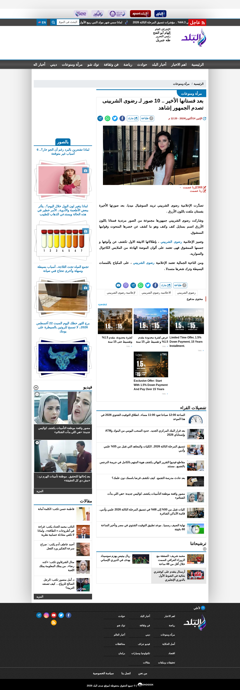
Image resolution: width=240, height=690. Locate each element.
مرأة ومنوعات (72, 64)
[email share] (100, 118)
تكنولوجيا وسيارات (140, 653)
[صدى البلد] (193, 37)
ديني (53, 64)
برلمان (121, 653)
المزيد (39, 491)
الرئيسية (198, 64)
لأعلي (197, 608)
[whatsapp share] (107, 118)
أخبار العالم (37, 64)
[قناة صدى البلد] (160, 13)
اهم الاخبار (179, 64)
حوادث (142, 64)
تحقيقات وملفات (166, 662)
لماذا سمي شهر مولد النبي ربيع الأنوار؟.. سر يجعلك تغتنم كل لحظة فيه (121, 22)
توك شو (93, 64)
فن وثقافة (111, 64)
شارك (131, 118)
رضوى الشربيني (172, 241)
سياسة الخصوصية (103, 673)
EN (43, 22)
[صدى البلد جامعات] (117, 13)
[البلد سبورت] (140, 13)
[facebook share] (122, 118)
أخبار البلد (159, 64)
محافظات (120, 644)
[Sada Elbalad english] (81, 13)
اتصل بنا (126, 673)
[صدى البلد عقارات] (97, 13)
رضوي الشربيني (186, 292)
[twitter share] (115, 118)
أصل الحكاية (168, 644)
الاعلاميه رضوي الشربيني (156, 292)
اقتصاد (171, 653)
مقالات (146, 662)
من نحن (142, 673)
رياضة (128, 64)
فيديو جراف (144, 644)
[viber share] (126, 285)
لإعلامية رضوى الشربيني (121, 292)
